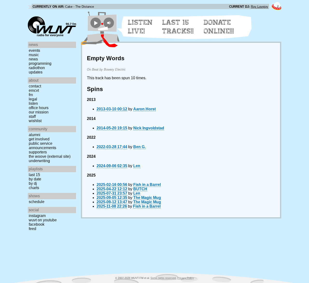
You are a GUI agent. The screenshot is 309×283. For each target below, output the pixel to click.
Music (34, 55)
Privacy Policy (185, 277)
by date (35, 179)
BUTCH (140, 189)
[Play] (95, 22)
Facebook (36, 224)
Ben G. (139, 147)
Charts (34, 188)
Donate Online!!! (219, 26)
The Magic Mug (147, 198)
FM (31, 95)
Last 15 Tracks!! (178, 26)
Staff (32, 116)
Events (34, 50)
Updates (35, 72)
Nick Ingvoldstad (148, 128)
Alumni (34, 135)
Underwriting (39, 161)
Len (136, 166)
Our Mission (39, 112)
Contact (35, 86)
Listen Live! (140, 26)
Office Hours (39, 108)
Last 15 (34, 175)
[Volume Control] (109, 22)
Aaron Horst (144, 109)
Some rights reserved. (163, 277)
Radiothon (37, 68)
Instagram (37, 216)
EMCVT (34, 90)
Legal (33, 99)
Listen (33, 103)
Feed (32, 229)
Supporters (38, 152)
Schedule (36, 202)
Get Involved (39, 139)
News (33, 59)
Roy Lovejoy (259, 6)
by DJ (33, 183)
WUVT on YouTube (43, 220)
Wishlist (35, 121)
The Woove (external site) (49, 156)
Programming (40, 63)
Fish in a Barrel (147, 185)
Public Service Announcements (42, 145)
